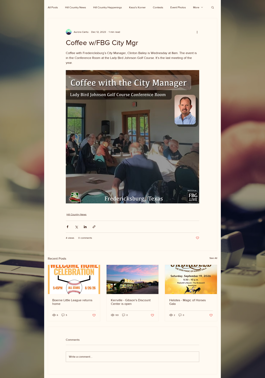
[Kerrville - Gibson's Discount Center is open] (133, 279)
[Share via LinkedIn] (85, 226)
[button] (212, 7)
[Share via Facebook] (67, 226)
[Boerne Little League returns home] (74, 279)
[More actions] (197, 32)
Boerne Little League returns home (72, 302)
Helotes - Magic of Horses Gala (187, 302)
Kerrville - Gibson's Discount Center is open (131, 302)
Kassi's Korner (137, 7)
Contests (158, 7)
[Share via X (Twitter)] (76, 226)
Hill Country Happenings (107, 7)
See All (213, 258)
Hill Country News (75, 7)
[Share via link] (94, 226)
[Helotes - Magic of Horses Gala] (191, 279)
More (196, 7)
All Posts (53, 7)
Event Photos (178, 7)
